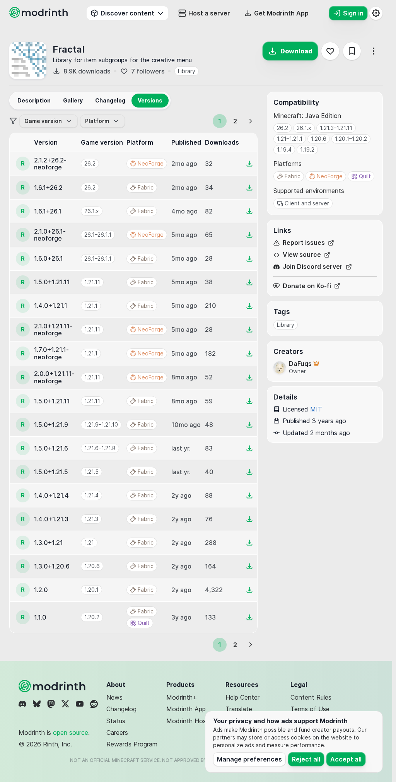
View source (302, 254)
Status (115, 720)
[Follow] (330, 51)
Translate (238, 708)
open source (70, 732)
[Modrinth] (53, 686)
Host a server (209, 13)
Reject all (306, 759)
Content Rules (310, 697)
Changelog (121, 708)
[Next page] (251, 121)
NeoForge (330, 176)
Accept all (346, 759)
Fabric (292, 176)
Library (186, 71)
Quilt (365, 176)
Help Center (242, 697)
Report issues (304, 242)
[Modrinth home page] (39, 15)
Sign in (353, 13)
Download (296, 51)
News (114, 697)
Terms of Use (309, 708)
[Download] (249, 164)
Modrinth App (186, 708)
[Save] (352, 51)
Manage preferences (249, 759)
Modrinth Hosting (191, 720)
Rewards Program (131, 744)
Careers (117, 732)
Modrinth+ (181, 697)
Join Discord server (313, 266)
